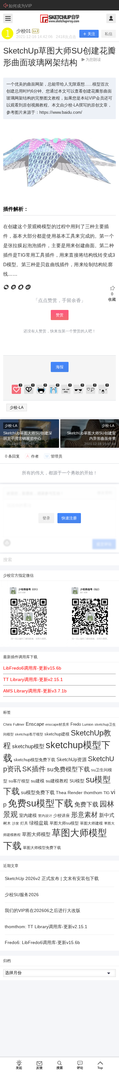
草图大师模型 (36, 834)
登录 (46, 518)
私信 (108, 34)
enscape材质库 (57, 724)
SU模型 (76, 781)
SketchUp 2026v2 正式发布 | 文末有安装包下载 (52, 878)
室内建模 (28, 815)
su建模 (37, 780)
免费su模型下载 (40, 803)
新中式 (106, 815)
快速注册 (69, 518)
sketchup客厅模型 (29, 734)
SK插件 (34, 769)
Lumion (87, 724)
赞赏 (59, 315)
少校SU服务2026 (22, 894)
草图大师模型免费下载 (42, 847)
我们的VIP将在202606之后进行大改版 (42, 910)
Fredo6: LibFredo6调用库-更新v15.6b (42, 942)
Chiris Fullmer (13, 724)
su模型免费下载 (38, 792)
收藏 (112, 296)
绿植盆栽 (38, 823)
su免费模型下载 (68, 769)
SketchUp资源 (71, 759)
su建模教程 (57, 781)
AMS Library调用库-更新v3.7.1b (35, 690)
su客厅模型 (19, 781)
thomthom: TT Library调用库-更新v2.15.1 (46, 926)
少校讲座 (61, 815)
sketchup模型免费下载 (34, 760)
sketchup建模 (56, 734)
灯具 (24, 823)
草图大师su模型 (64, 823)
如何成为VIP (20, 6)
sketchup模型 (28, 746)
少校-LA (16, 407)
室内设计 (45, 816)
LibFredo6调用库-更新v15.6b (32, 668)
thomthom (93, 792)
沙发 (15, 823)
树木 (7, 823)
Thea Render (69, 792)
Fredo (75, 724)
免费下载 (86, 804)
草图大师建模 (91, 823)
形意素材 (84, 814)
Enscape (35, 724)
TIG (106, 793)
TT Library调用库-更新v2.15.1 (33, 679)
